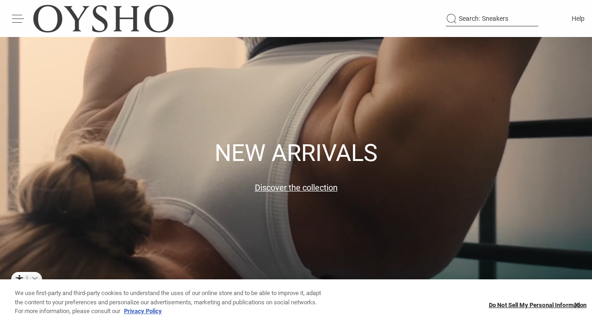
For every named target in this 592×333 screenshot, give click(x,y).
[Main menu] (18, 18)
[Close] (577, 305)
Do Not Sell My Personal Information (538, 305)
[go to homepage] (103, 18)
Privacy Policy (143, 311)
